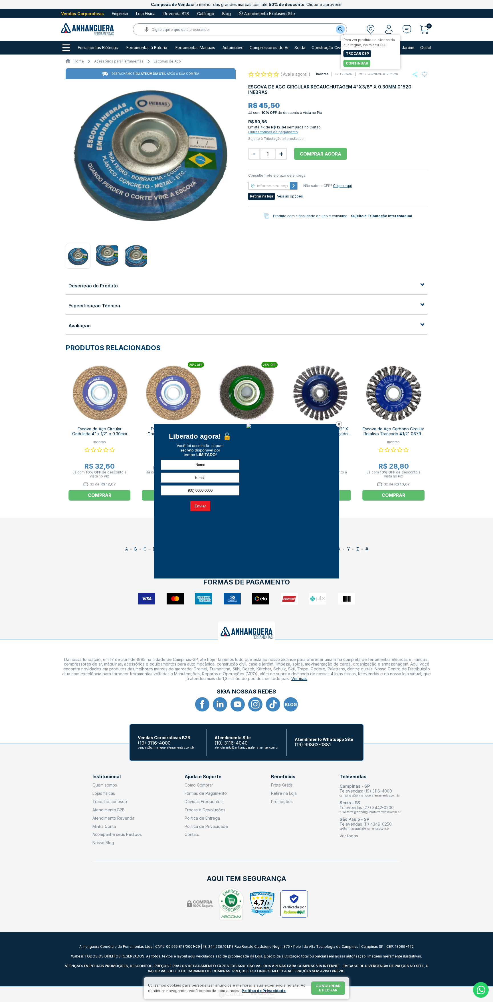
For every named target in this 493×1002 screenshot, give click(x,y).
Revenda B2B (176, 13)
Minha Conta (104, 826)
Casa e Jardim (400, 47)
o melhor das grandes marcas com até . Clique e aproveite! (246, 4)
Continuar (357, 63)
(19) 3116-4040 (231, 743)
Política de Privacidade (206, 826)
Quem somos (104, 785)
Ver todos (349, 835)
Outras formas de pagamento (273, 132)
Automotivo (233, 47)
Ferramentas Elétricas (98, 47)
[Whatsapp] (415, 74)
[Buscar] (340, 29)
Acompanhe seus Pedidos (117, 834)
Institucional (106, 776)
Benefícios (283, 776)
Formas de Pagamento (206, 793)
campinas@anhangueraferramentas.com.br (370, 795)
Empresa (120, 13)
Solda (299, 47)
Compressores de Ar (269, 47)
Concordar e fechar (328, 988)
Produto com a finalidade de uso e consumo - (342, 216)
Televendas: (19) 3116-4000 (366, 791)
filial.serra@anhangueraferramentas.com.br (370, 812)
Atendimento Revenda (113, 818)
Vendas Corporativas (82, 13)
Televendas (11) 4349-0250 (366, 824)
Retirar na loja (261, 196)
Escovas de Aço (167, 61)
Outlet (425, 47)
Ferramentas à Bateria (146, 47)
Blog (226, 13)
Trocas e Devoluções (205, 809)
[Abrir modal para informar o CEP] (370, 29)
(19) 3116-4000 (154, 743)
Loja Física (145, 13)
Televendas (353, 776)
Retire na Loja (284, 793)
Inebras (322, 74)
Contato (192, 834)
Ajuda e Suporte (203, 776)
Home (79, 61)
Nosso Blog (103, 842)
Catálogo (205, 13)
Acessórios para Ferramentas (119, 61)
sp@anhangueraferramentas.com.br (365, 828)
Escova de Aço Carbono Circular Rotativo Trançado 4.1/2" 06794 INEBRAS (393, 433)
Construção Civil (327, 47)
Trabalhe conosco (109, 801)
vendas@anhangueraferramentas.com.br (166, 747)
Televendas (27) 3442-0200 (367, 807)
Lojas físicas (103, 793)
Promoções (282, 801)
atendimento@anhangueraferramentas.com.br (246, 747)
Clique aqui (342, 186)
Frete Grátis (282, 785)
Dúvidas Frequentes (204, 801)
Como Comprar (199, 785)
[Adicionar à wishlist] (424, 74)
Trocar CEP (357, 53)
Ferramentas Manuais (195, 47)
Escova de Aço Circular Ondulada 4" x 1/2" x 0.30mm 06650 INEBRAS (99, 433)
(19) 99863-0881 (313, 744)
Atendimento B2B (108, 809)
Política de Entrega (202, 818)
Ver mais (299, 678)
